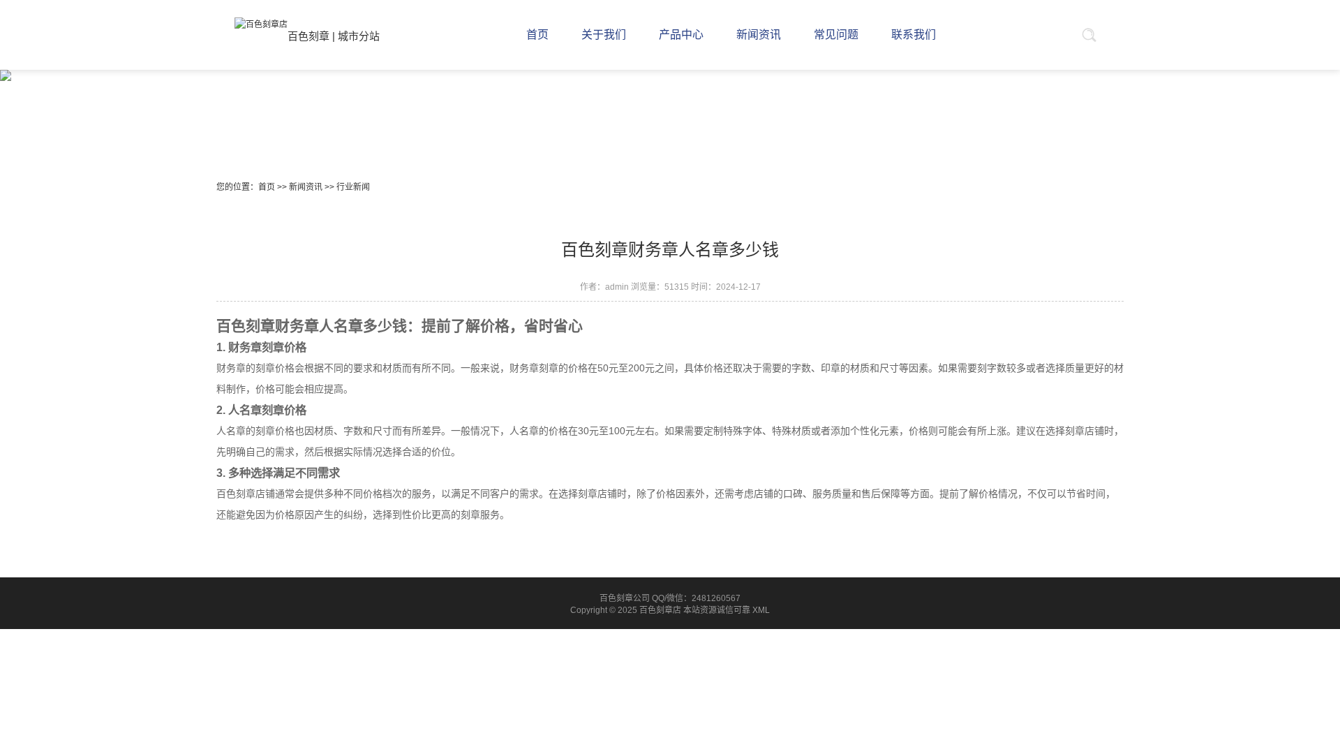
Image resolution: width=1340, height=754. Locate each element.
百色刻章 (308, 36)
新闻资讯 (305, 187)
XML (761, 610)
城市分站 (359, 36)
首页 (266, 187)
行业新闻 (353, 187)
